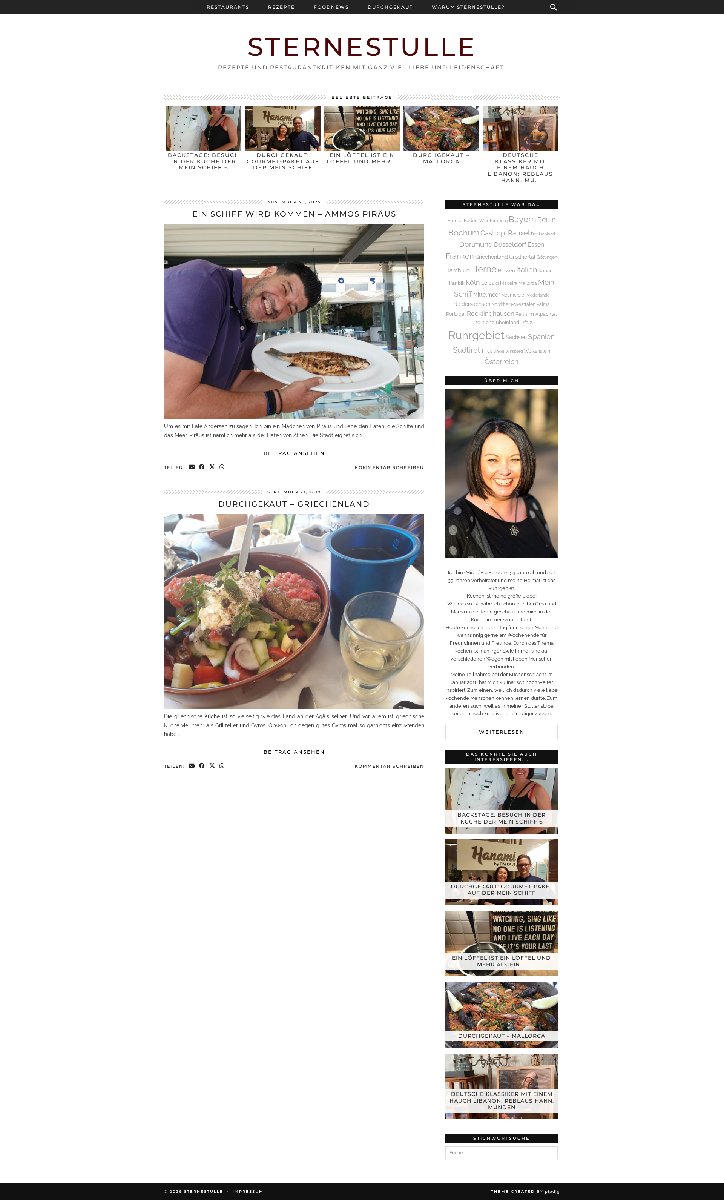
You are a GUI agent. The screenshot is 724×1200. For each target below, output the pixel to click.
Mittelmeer (486, 295)
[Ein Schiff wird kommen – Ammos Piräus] (294, 418)
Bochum (463, 232)
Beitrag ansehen (294, 453)
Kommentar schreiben (389, 467)
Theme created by (525, 1191)
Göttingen (547, 257)
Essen (536, 244)
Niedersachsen (471, 304)
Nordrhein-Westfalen (513, 304)
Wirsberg (514, 351)
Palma (543, 304)
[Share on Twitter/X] (212, 467)
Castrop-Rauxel (505, 233)
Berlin (546, 220)
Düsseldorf (510, 244)
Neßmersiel (513, 295)
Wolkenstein (537, 351)
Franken (460, 256)
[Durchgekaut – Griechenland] (294, 707)
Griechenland (491, 257)
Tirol (486, 350)
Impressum (248, 1191)
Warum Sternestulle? (468, 7)
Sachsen (516, 337)
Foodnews (331, 7)
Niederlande (537, 295)
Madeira (508, 283)
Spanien (541, 336)
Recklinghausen (490, 313)
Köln (473, 282)
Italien (526, 269)
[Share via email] (192, 467)
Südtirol (466, 350)
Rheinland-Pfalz (514, 322)
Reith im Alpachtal (536, 314)
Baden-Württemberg (486, 220)
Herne (484, 269)
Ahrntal (455, 220)
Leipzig (490, 283)
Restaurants (228, 7)
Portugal (456, 314)
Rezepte (281, 7)
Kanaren (548, 270)
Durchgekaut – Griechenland (294, 504)
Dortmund (476, 244)
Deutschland (543, 234)
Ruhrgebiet (476, 335)
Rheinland (483, 322)
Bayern (522, 219)
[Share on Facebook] (202, 467)
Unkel (498, 351)
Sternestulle (362, 46)
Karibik (457, 283)
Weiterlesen (502, 732)
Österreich (501, 361)
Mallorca (527, 283)
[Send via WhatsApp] (222, 467)
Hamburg (457, 270)
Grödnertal (522, 257)
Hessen (506, 270)
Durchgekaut (390, 7)
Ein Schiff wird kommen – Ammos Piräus (294, 213)
